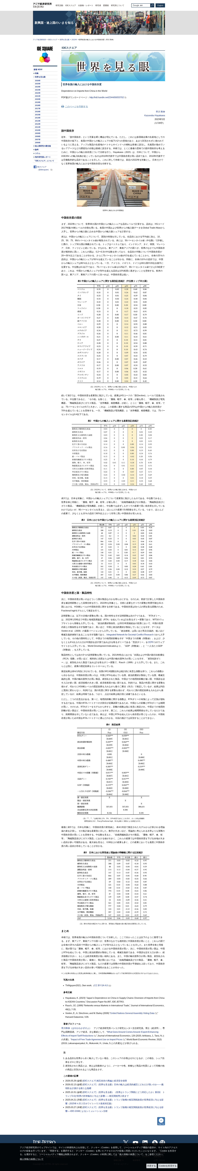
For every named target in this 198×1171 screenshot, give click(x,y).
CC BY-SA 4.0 (101, 985)
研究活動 (59, 5)
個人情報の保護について (32, 1159)
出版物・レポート (85, 5)
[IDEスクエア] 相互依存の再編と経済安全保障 (105, 1081)
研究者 (98, 5)
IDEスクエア (70, 5)
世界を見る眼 (64, 40)
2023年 (74, 40)
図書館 (106, 5)
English (160, 5)
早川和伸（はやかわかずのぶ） (76, 1028)
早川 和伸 (160, 112)
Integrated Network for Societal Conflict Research (130, 634)
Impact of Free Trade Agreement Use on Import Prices (96, 1039)
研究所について (117, 5)
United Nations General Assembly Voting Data (132, 1013)
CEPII (150, 642)
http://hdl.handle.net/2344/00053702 (106, 97)
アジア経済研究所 (39, 40)
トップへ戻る (161, 1121)
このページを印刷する (76, 106)
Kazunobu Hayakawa (154, 115)
